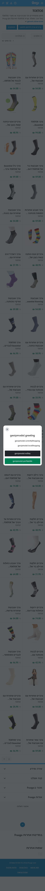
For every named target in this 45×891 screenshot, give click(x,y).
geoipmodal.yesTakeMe (22, 461)
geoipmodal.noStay (22, 453)
